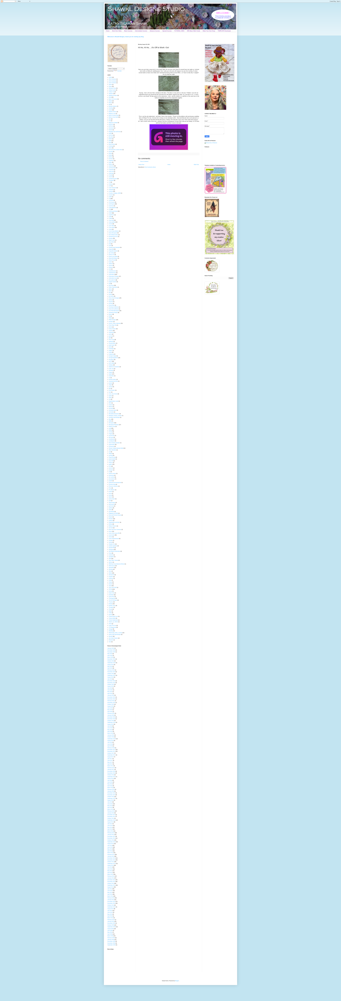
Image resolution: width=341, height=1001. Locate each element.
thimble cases (112, 605)
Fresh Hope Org (113, 325)
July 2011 (109, 888)
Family (110, 294)
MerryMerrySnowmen (114, 413)
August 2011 (110, 887)
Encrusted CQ (112, 280)
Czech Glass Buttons (114, 231)
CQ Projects (112, 204)
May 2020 (109, 709)
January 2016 (110, 791)
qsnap (110, 495)
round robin (111, 535)
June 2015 (110, 803)
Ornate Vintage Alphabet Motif (116, 448)
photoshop (111, 475)
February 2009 (111, 937)
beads (110, 110)
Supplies (111, 576)
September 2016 (111, 776)
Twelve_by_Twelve (113, 621)
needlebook (112, 439)
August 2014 (110, 822)
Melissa (111, 406)
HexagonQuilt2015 (113, 357)
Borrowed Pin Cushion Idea (115, 149)
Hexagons (111, 359)
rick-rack (111, 527)
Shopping (111, 549)
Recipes (111, 518)
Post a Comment (144, 161)
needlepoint (112, 441)
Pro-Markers (112, 489)
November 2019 (111, 718)
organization (112, 444)
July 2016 (109, 780)
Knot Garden (112, 390)
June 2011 (110, 890)
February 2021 (111, 700)
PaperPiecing (112, 457)
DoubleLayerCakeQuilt (114, 247)
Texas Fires (111, 596)
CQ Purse (111, 205)
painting (111, 455)
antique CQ (111, 91)
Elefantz (111, 267)
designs (111, 238)
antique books (112, 90)
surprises (111, 578)
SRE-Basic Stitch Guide (193, 31)
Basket (110, 100)
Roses (110, 531)
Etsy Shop (111, 285)
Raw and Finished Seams (115, 515)
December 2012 (111, 858)
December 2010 (111, 901)
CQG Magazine (112, 207)
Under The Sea (112, 625)
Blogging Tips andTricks (114, 131)
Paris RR (111, 461)
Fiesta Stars (111, 305)
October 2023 (110, 673)
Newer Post (141, 164)
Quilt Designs (112, 502)
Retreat (110, 524)
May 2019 (109, 729)
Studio (110, 573)
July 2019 (109, 726)
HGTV (110, 361)
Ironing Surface (112, 379)
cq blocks (111, 200)
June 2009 (110, 930)
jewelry (110, 383)
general (111, 336)
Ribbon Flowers (112, 526)
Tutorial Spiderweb (113, 620)
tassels (110, 583)
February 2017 (111, 767)
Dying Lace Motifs (113, 256)
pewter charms (112, 473)
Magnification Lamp (113, 401)
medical (111, 404)
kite (109, 388)
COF (110, 185)
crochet (110, 223)
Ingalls (110, 374)
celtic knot (111, 171)
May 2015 (109, 805)
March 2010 (110, 917)
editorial (111, 263)
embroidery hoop (113, 278)
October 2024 (110, 661)
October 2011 (110, 883)
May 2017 (109, 762)
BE (109, 104)
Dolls (110, 245)
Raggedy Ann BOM (113, 513)
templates (111, 594)
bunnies (111, 158)
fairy (110, 292)
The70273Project (113, 600)
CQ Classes (112, 202)
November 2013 (111, 838)
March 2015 (110, 809)
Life (110, 399)
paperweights (112, 459)
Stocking (111, 569)
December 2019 (111, 717)
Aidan (110, 86)
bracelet (111, 151)
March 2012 (110, 874)
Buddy (110, 155)
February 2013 (111, 854)
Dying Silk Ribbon (113, 258)
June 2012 (110, 869)
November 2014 (111, 816)
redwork (111, 520)
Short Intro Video (117, 31)
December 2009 (111, 923)
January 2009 (110, 939)
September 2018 (111, 738)
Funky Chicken (112, 328)
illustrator (111, 370)
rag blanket (111, 511)
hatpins (110, 350)
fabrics (110, 289)
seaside (111, 540)
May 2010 (109, 914)
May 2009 (109, 932)
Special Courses (167, 31)
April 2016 (109, 785)
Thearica (111, 602)
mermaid (111, 408)
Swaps (110, 582)
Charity (110, 175)
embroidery (111, 274)
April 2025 (109, 655)
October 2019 (110, 720)
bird (110, 120)
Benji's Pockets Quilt (114, 115)
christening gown (113, 178)
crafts (110, 216)
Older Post (196, 164)
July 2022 (109, 688)
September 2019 (111, 722)
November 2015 (111, 794)
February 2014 (111, 832)
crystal (110, 229)
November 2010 (111, 903)
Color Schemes (112, 187)
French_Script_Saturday (115, 323)
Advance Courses (155, 31)
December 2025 (111, 650)
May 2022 (109, 691)
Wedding (111, 630)
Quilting (111, 508)
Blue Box (111, 137)
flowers (110, 314)
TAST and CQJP (113, 587)
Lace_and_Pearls (113, 394)
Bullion (110, 157)
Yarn (110, 641)
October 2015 (110, 796)
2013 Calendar (112, 81)
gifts (110, 337)
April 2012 (109, 872)
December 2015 (111, 793)
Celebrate (111, 169)
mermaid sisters (112, 410)
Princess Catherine (113, 486)
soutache (111, 555)
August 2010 (110, 908)
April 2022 (109, 693)
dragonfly (111, 249)
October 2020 (110, 704)
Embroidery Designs (114, 276)
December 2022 (111, 680)
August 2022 (110, 686)
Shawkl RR (111, 547)
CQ (109, 198)
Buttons (110, 164)
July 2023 (109, 679)
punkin (110, 491)
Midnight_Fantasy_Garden (115, 415)
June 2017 (110, 760)
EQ (109, 283)
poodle (110, 480)
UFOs (110, 623)
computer (111, 189)
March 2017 (110, 765)
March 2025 (110, 657)
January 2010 (110, 921)
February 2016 (111, 789)
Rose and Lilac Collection (115, 529)
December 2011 (111, 879)
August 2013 (110, 843)
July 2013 (109, 845)
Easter (110, 262)
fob (109, 316)
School (110, 536)
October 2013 (110, 840)
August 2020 (110, 706)
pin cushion (111, 477)
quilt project (111, 504)
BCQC (110, 102)
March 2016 (110, 787)
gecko (110, 334)
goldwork (111, 341)
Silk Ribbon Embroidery (114, 551)
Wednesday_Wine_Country (115, 632)
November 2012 (111, 860)
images (110, 372)
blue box (111, 135)
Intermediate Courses (141, 31)
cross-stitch (111, 225)
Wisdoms (111, 640)
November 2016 (111, 773)
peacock (111, 468)
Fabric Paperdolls (113, 287)
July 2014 (109, 823)
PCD (110, 466)
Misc (110, 419)
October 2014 (110, 818)
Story (110, 571)
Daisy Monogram (113, 233)
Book (110, 142)
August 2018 (110, 740)
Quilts (110, 509)
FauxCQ (111, 301)
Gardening (111, 332)
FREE (110, 318)
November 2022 (111, 682)
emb (110, 269)
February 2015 (111, 811)
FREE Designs (112, 319)
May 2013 (109, 849)
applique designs (113, 95)
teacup (110, 591)
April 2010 (109, 916)
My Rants (111, 437)
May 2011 (109, 892)
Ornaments (111, 446)
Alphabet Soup (112, 88)
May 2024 (109, 666)
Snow (110, 553)
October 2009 (110, 925)
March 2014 (110, 831)
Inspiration (111, 375)
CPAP (110, 196)
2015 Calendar (112, 82)
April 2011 (109, 894)
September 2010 (111, 907)
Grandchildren (112, 343)
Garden (110, 330)
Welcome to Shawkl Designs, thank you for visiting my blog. (125, 36)
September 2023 (111, 675)
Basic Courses (128, 31)
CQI (110, 209)
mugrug (111, 433)
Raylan (110, 517)
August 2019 (110, 724)
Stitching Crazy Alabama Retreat (116, 564)
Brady (110, 153)
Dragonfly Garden (113, 251)
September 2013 (111, 841)
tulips (110, 611)
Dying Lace (111, 254)
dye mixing (111, 252)
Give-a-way (111, 339)
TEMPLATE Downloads (224, 31)
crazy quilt (111, 220)
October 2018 (110, 737)
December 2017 (111, 749)
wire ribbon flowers (113, 638)
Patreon (111, 462)
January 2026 (110, 648)
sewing (110, 542)
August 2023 (110, 677)
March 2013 (110, 852)
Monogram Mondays (114, 424)
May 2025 (109, 653)
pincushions (112, 479)
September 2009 (111, 926)
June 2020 (110, 708)
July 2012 (109, 867)
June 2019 (110, 727)
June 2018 (110, 744)
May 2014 (109, 827)
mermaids (111, 412)
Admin (110, 84)
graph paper (112, 345)
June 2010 (110, 912)
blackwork (111, 128)
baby (110, 97)
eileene (110, 265)
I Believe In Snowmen (114, 366)
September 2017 (111, 755)
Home (107, 31)
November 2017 (111, 751)
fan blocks (111, 296)
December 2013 (111, 836)
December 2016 (111, 771)
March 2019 (110, 733)
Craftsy (110, 218)
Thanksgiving (112, 598)
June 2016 (110, 782)
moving (110, 431)
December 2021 (111, 697)
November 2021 (111, 699)
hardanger (111, 348)
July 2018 (109, 742)
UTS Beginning (112, 627)
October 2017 (110, 753)
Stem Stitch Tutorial (113, 560)
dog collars (111, 242)
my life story (111, 435)
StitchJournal (112, 565)
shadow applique (113, 546)
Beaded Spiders (113, 106)
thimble (110, 603)
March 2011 (110, 896)
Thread (110, 609)
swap (110, 580)
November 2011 (111, 881)
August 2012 (110, 865)
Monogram (111, 422)
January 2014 (110, 834)
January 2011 (110, 899)
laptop (110, 395)
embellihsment (112, 271)
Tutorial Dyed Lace (113, 616)
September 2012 (111, 863)
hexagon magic (112, 356)
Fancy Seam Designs (114, 298)
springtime (111, 556)
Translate (119, 71)
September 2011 (111, 885)
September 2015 (111, 798)
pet (109, 471)
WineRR (111, 636)
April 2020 (109, 711)
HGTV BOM (111, 363)
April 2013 (109, 851)
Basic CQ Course (113, 99)
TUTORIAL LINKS (179, 31)
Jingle (110, 384)
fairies (110, 290)
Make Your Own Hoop (209, 31)
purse (110, 493)
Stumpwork (111, 574)
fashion (110, 299)
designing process (113, 236)
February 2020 (111, 713)
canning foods (112, 167)
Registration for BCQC (114, 522)
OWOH (110, 453)
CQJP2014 (111, 214)
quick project (112, 498)
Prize (110, 488)
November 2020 (111, 702)
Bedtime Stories (112, 111)
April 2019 (109, 731)
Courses (111, 195)
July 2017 (109, 758)
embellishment (112, 272)
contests (111, 191)
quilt (110, 500)
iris (109, 377)
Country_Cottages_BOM (115, 193)
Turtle (110, 612)
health (110, 352)
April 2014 (109, 829)
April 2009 (109, 934)
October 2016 (110, 774)
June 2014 (110, 825)
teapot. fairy (111, 593)
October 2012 (110, 861)
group (110, 347)
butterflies (111, 160)
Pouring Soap (112, 484)
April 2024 (109, 668)
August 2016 (110, 778)
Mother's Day (112, 426)
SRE (110, 558)
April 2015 (109, 807)
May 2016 (109, 784)
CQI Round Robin (113, 211)
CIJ (109, 182)
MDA (110, 403)
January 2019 (110, 735)
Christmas (111, 180)
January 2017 (110, 769)
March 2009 (110, 936)
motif (110, 428)
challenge (111, 173)
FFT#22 (111, 303)
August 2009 (110, 928)
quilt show (111, 506)
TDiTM (110, 589)
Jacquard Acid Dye (113, 381)
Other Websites (112, 450)
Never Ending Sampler (114, 442)
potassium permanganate (115, 482)
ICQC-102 (111, 368)
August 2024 (110, 664)
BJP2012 (111, 126)
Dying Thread (112, 260)
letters (110, 397)
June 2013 (110, 847)
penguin (111, 470)
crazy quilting (112, 222)
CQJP (110, 213)
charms (110, 176)
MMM (110, 421)
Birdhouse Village (113, 122)
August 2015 (110, 800)
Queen (110, 497)
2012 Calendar (112, 79)
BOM (110, 140)
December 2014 (111, 814)
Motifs (110, 430)
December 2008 (111, 941)
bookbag (111, 146)
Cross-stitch (111, 227)
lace (110, 392)
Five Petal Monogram (114, 310)
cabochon (111, 166)
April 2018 (109, 746)
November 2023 (111, 671)
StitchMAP (111, 567)
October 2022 (110, 684)
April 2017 (109, 764)
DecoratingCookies (113, 234)
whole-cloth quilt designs (115, 634)
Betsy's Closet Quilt (113, 117)
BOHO (110, 138)
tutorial (110, 614)
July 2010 (109, 910)
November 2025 (111, 652)
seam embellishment (114, 538)
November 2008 (111, 943)
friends (110, 327)
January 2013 (110, 856)
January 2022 (110, 695)
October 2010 (110, 905)
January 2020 (110, 715)
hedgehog (111, 354)
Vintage (111, 629)
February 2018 (111, 747)
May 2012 (109, 870)
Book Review (112, 144)
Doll (110, 243)
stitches (110, 562)
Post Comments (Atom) (150, 167)
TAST (110, 585)
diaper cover (112, 240)
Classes (111, 184)
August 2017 (110, 756)
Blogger (177, 980)
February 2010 (111, 919)
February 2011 (110, 898)
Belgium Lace (112, 113)
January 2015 (110, 813)
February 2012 (111, 876)
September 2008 (111, 945)
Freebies (111, 321)
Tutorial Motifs (112, 618)
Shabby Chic (112, 544)
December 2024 (111, 659)
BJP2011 (111, 124)
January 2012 (110, 878)
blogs (110, 133)
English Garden (112, 281)
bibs (110, 119)
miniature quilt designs (114, 417)
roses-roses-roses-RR (114, 533)
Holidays (111, 365)
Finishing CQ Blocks (114, 307)
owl (109, 451)
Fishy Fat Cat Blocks (114, 309)
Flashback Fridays (113, 312)
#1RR (110, 77)
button (110, 162)
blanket (110, 129)
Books (110, 148)
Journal (110, 386)
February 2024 (111, 670)
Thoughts (111, 607)
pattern (110, 464)
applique (111, 93)
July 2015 (109, 802)
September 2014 (111, 820)
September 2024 (111, 662)
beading (111, 108)
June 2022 (110, 689)
